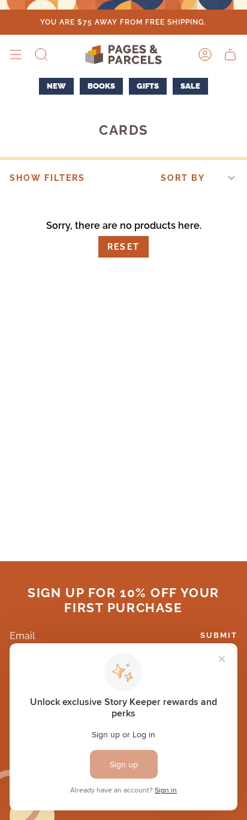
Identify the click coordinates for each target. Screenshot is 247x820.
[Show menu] (16, 54)
